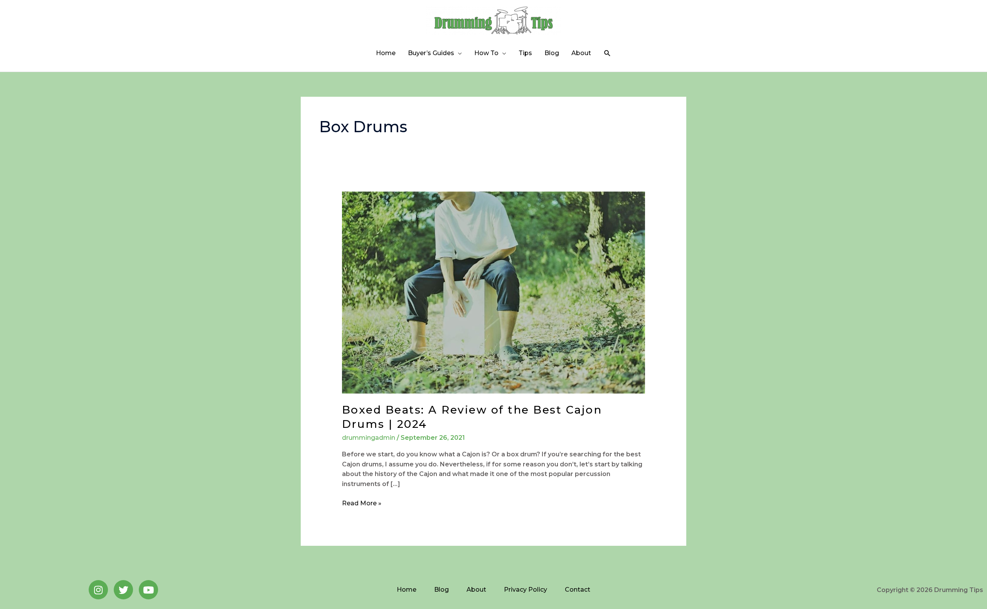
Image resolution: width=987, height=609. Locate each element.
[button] (607, 53)
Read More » (361, 502)
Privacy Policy (525, 589)
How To (486, 53)
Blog (551, 53)
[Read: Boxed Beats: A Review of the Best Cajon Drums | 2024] (493, 292)
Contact (577, 589)
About (581, 53)
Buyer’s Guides (431, 53)
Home (386, 53)
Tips (525, 53)
